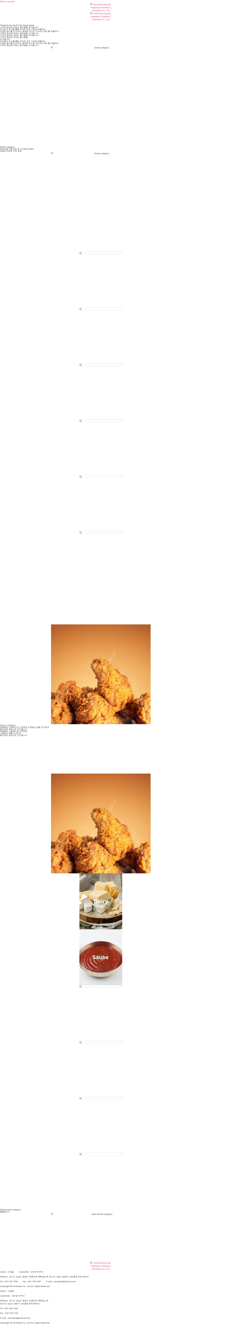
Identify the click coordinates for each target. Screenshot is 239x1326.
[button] (101, 22)
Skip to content (7, 1)
